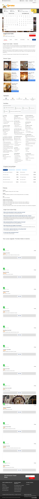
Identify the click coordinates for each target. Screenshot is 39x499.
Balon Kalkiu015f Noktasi (7, 217)
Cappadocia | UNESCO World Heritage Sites (28, 217)
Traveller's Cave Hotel (7, 349)
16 (25, 21)
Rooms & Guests (20, 10)
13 (19, 21)
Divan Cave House (6, 465)
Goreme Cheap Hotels (17, 489)
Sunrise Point (17, 217)
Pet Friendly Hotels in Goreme (19, 485)
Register (31, 0)
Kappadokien (13, 217)
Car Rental (27, 484)
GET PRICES (33, 11)
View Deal (19, 257)
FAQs (28, 39)
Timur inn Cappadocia (7, 407)
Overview (5, 39)
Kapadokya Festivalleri (6, 219)
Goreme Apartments (17, 491)
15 (23, 21)
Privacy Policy (4, 485)
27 (13, 24)
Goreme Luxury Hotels (17, 488)
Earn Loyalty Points (5, 490)
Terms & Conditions (5, 487)
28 (15, 24)
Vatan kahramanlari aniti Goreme (29, 217)
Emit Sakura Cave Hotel (7, 330)
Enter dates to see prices (15, 69)
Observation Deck (22, 217)
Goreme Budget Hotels (18, 486)
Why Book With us (5, 488)
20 (19, 23)
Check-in (5, 10)
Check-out (12, 10)
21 (21, 23)
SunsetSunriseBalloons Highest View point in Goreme (11, 218)
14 (21, 21)
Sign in (27, 0)
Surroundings (22, 39)
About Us (3, 484)
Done (31, 29)
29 (17, 24)
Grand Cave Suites (6, 310)
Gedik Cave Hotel (6, 291)
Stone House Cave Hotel (7, 388)
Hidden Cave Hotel (6, 368)
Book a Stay (33, 35)
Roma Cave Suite (6, 272)
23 (25, 23)
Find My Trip (22, 0)
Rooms (11, 39)
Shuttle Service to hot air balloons (24, 218)
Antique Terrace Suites (7, 426)
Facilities (16, 39)
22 (23, 23)
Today (5, 29)
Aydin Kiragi (31, 218)
